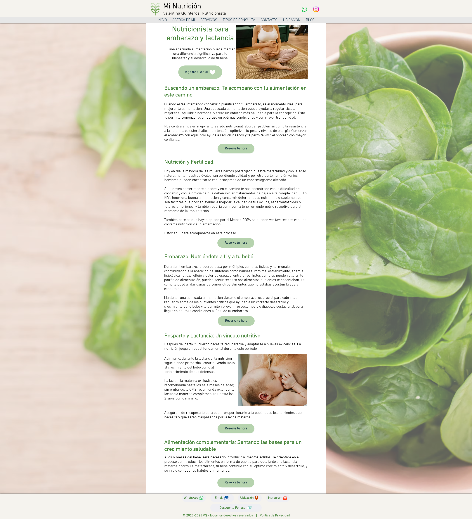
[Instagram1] (316, 9)
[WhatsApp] (304, 9)
